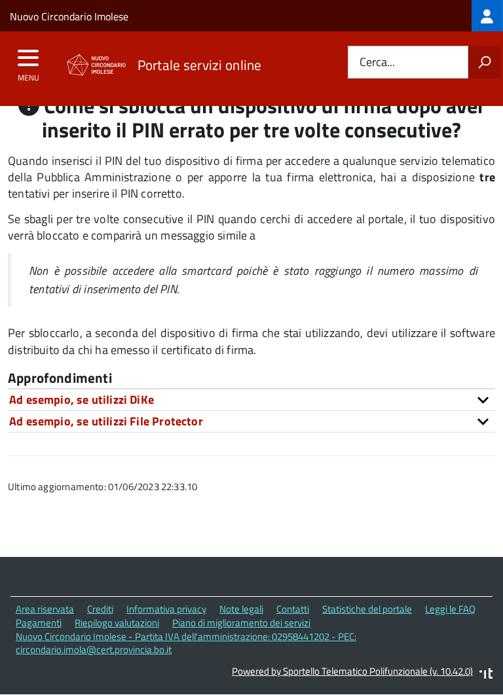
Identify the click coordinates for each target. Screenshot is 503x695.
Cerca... (377, 62)
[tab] (251, 399)
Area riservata (45, 608)
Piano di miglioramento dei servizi (241, 622)
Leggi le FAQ (450, 608)
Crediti (100, 608)
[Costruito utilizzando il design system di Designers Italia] (486, 675)
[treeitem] (487, 15)
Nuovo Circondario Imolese (69, 16)
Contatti (292, 608)
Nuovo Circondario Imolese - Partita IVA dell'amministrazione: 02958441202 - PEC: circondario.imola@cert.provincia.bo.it (186, 643)
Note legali (241, 608)
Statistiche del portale (367, 608)
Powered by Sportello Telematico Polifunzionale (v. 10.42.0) (352, 671)
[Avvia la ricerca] (484, 62)
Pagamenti (39, 622)
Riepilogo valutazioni (117, 622)
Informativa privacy (166, 608)
